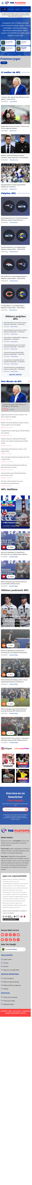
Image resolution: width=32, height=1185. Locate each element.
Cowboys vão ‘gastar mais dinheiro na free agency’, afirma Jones (14, 405)
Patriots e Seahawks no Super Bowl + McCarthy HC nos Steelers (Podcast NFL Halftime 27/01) (14, 652)
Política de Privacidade (10, 997)
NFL (5, 9)
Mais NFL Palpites (15, 374)
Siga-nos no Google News (11, 970)
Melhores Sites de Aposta (11, 982)
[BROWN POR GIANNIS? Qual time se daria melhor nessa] (22, 761)
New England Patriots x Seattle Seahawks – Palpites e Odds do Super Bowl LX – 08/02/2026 (15, 220)
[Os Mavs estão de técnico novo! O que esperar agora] (22, 776)
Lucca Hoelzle (13, 101)
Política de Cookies (9, 1001)
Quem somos (7, 959)
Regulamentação (8, 1004)
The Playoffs (7, 955)
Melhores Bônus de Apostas (12, 985)
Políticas (5, 993)
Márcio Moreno (14, 222)
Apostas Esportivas (10, 974)
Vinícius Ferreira (14, 160)
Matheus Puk (13, 130)
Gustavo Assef (9, 477)
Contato (5, 963)
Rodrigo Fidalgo (13, 556)
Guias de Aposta (8, 978)
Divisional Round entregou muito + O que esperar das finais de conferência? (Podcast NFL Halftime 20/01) (14, 682)
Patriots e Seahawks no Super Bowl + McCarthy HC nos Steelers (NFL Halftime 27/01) (14, 554)
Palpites (17, 9)
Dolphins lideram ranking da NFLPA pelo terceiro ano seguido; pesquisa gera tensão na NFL (14, 441)
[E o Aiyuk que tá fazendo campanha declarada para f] (8, 761)
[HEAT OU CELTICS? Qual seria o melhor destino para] (8, 776)
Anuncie (5, 966)
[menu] (2, 3)
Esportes (11, 9)
